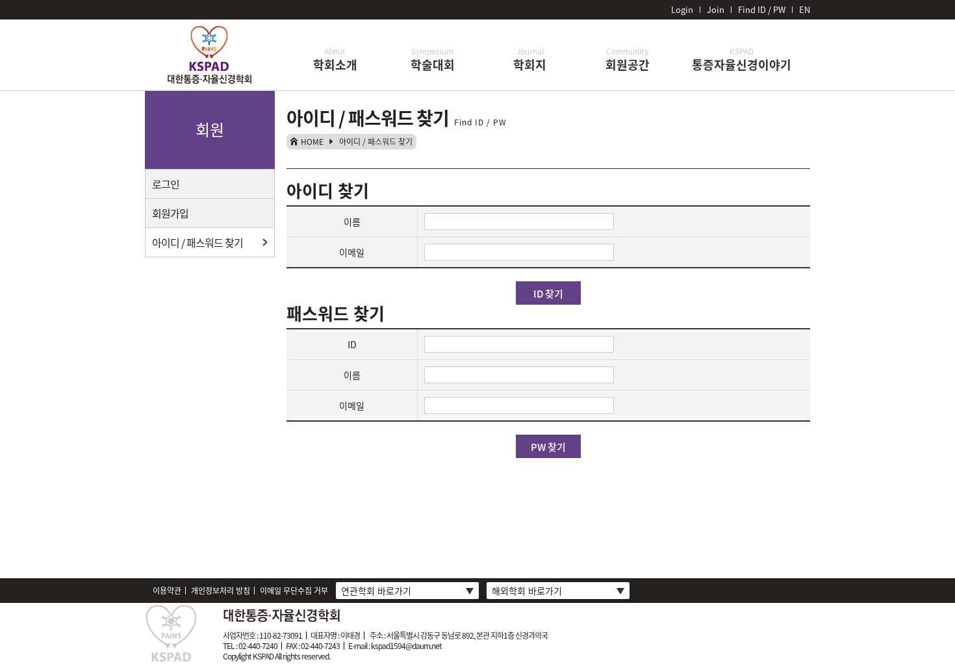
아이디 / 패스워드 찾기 (197, 242)
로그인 (165, 184)
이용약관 (167, 590)
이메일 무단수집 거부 (294, 590)
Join (715, 9)
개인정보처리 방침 (220, 590)
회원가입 (170, 213)
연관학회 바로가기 (376, 590)
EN (804, 9)
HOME (312, 141)
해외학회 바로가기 (527, 590)
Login (682, 9)
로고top (209, 57)
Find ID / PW (761, 9)
